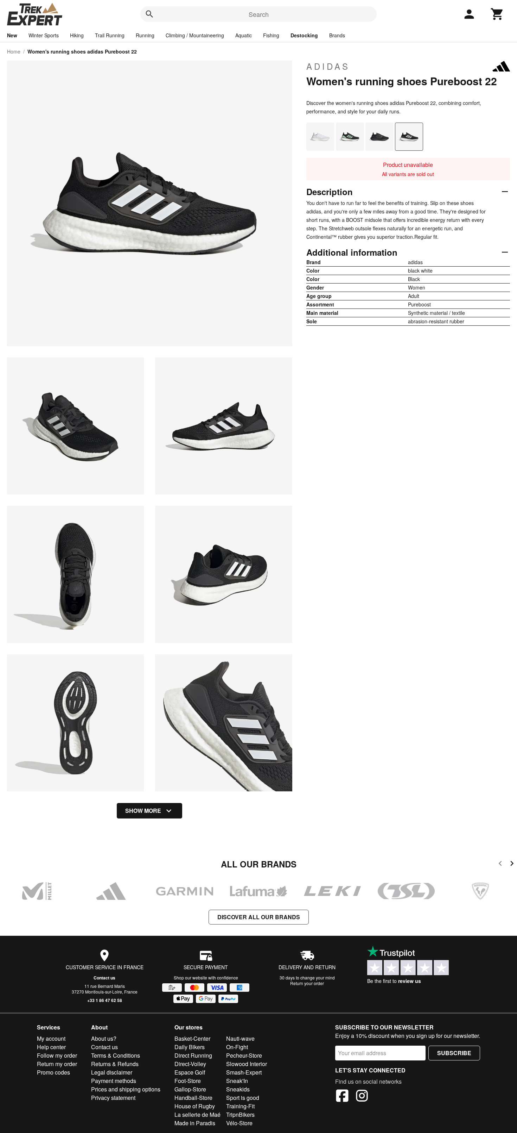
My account (51, 1038)
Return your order (307, 983)
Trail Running (110, 35)
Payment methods (113, 1081)
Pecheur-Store (244, 1055)
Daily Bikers (189, 1047)
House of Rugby (194, 1106)
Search (259, 14)
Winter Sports (43, 35)
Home (13, 51)
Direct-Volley (190, 1064)
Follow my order (57, 1055)
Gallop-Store (190, 1089)
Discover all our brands (258, 917)
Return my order (57, 1064)
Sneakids (238, 1089)
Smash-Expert (244, 1072)
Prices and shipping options (125, 1089)
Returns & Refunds (115, 1064)
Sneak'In (237, 1081)
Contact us (104, 978)
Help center (51, 1047)
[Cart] (497, 14)
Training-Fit (240, 1106)
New (12, 35)
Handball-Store (193, 1098)
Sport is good (242, 1098)
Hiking (77, 35)
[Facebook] (342, 1097)
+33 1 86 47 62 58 (104, 1000)
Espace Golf (189, 1072)
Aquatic (243, 35)
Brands (337, 35)
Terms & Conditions (115, 1055)
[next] (512, 864)
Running (145, 35)
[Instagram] (362, 1097)
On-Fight (237, 1047)
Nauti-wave (240, 1038)
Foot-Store (187, 1081)
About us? (103, 1038)
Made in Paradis (194, 1123)
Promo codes (53, 1072)
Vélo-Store (239, 1123)
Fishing (271, 35)
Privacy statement (113, 1098)
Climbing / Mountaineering (195, 35)
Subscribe (454, 1053)
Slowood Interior (246, 1064)
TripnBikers (240, 1114)
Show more (143, 811)
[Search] (149, 14)
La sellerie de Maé (197, 1114)
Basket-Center (192, 1038)
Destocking (304, 35)
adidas (328, 66)
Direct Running (193, 1055)
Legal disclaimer (111, 1072)
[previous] (500, 864)
